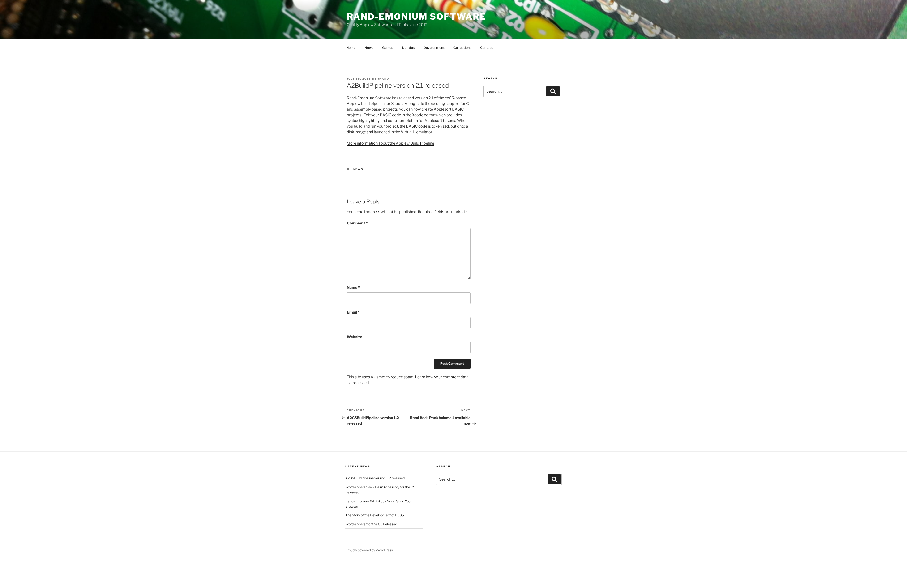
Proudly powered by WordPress (369, 550)
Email (353, 312)
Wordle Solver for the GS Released (371, 524)
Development (434, 48)
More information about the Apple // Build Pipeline (390, 143)
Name (353, 287)
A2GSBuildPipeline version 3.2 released (375, 478)
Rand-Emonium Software (416, 16)
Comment (357, 223)
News (368, 48)
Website (354, 337)
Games (387, 48)
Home (350, 48)
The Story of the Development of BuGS (374, 515)
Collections (462, 48)
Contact (486, 48)
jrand (383, 78)
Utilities (408, 48)
